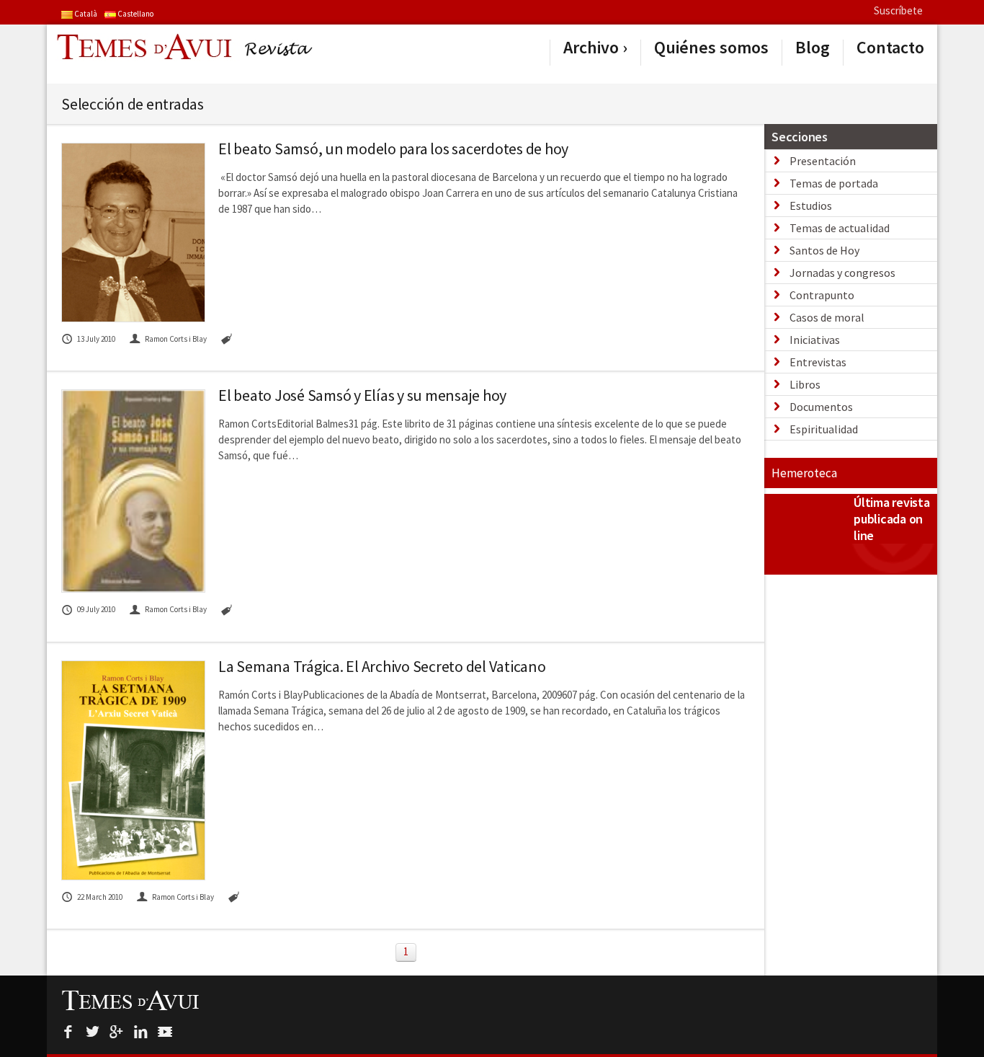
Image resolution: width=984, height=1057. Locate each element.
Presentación (823, 161)
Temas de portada (834, 183)
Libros (805, 384)
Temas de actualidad (840, 228)
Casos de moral (827, 317)
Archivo (591, 47)
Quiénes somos (711, 47)
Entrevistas (818, 362)
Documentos (821, 406)
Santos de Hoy (824, 250)
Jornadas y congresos (842, 272)
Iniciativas (815, 339)
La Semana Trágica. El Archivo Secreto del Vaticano (382, 666)
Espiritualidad (824, 429)
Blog (812, 47)
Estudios (811, 205)
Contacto (890, 47)
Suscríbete (898, 10)
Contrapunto (822, 295)
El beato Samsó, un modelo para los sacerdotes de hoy (393, 148)
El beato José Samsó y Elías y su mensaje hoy (362, 395)
